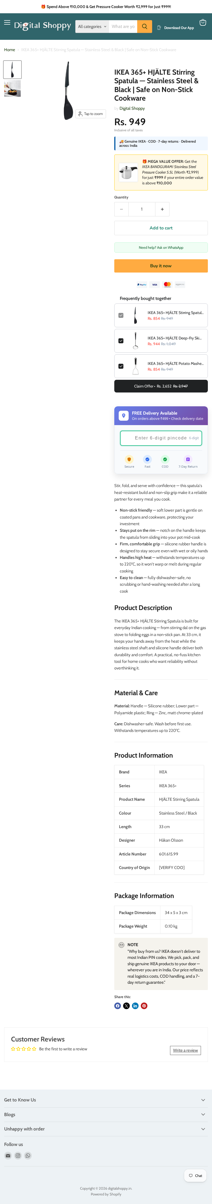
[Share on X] (126, 1006)
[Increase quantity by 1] (162, 209)
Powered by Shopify (106, 1194)
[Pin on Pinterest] (144, 1006)
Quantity (121, 197)
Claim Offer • (161, 386)
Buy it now (161, 266)
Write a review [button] (185, 1050)
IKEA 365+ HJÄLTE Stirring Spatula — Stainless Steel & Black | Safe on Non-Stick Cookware (176, 312)
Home (9, 50)
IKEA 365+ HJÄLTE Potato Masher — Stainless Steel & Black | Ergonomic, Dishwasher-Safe (176, 363)
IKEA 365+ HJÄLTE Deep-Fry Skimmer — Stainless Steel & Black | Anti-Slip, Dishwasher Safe (176, 338)
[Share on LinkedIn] (135, 1006)
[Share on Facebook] (117, 1006)
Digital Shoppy (132, 108)
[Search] (144, 26)
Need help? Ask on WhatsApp (161, 247)
